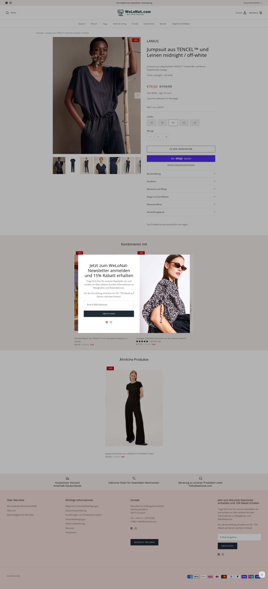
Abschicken (109, 313)
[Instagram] (111, 322)
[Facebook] (107, 322)
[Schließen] (186, 258)
